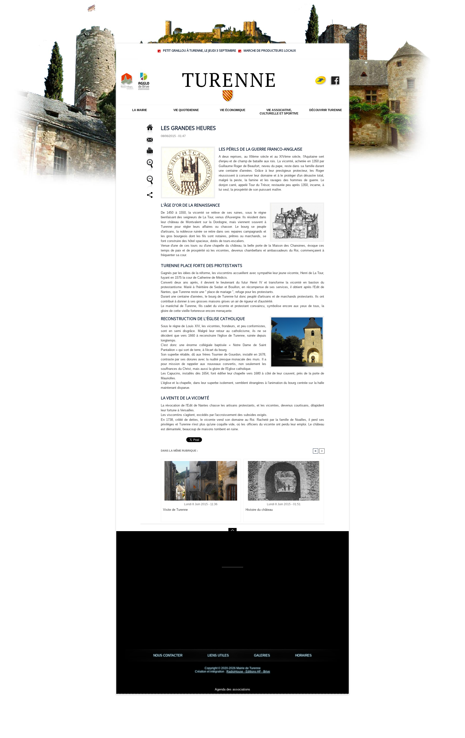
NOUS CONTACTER (168, 655)
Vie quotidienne (186, 110)
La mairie (139, 110)
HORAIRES (303, 655)
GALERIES (262, 655)
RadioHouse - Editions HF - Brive (248, 671)
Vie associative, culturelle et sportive (279, 111)
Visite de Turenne (175, 509)
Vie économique (232, 110)
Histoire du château (259, 509)
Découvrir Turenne (325, 110)
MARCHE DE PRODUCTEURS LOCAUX (242, 50)
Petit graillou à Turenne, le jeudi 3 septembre (171, 50)
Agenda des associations (232, 689)
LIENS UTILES (219, 655)
